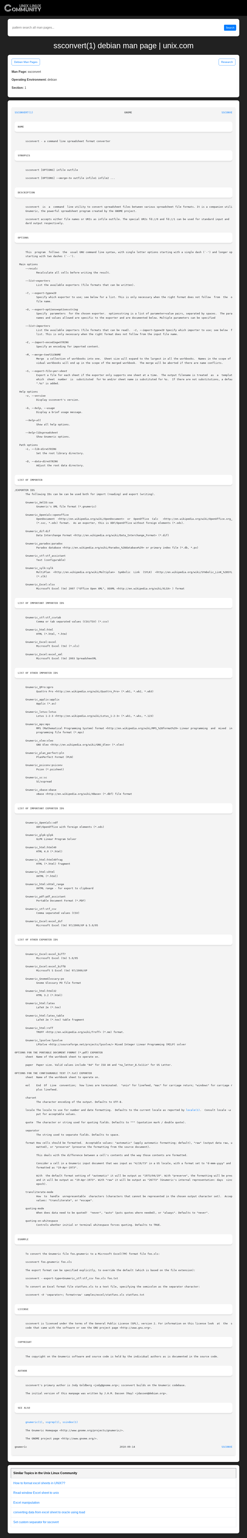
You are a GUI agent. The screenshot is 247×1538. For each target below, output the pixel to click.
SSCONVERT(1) (24, 112)
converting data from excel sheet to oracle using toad (49, 1512)
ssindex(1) (70, 1422)
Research (227, 61)
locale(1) (193, 1110)
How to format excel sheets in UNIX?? (39, 1483)
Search (230, 27)
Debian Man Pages (25, 61)
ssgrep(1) (52, 1422)
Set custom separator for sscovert (36, 1522)
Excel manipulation (26, 1502)
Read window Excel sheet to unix (36, 1492)
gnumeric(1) (33, 1422)
